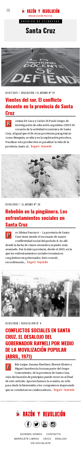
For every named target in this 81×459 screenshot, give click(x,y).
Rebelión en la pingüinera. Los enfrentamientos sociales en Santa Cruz (36, 217)
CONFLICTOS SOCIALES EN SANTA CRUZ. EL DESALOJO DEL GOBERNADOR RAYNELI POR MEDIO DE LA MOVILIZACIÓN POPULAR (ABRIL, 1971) (39, 343)
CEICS (47, 438)
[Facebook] (28, 424)
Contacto (53, 434)
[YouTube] (44, 424)
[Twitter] (36, 424)
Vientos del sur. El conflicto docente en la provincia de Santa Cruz (39, 106)
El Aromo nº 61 (46, 92)
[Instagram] (53, 424)
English (61, 438)
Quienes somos (31, 434)
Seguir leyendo (41, 146)
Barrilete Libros (26, 438)
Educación (27, 92)
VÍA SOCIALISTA (41, 443)
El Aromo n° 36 (31, 204)
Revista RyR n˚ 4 (31, 323)
